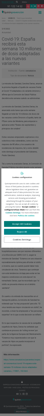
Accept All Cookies (22, 224)
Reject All (22, 231)
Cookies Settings (22, 239)
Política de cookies (26, 215)
